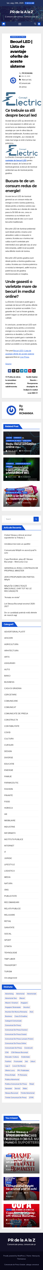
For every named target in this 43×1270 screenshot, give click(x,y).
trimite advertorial (27, 1093)
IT (5, 852)
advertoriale (31, 994)
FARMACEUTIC (11, 783)
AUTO (7, 669)
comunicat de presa (13, 1025)
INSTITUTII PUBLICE (13, 839)
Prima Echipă (10, 1075)
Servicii (17, 1088)
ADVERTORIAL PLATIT (14, 632)
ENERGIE (9, 466)
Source (8, 364)
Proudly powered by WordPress (14, 1256)
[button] (35, 24)
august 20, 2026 (15, 1193)
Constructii (28, 1048)
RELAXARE (9, 915)
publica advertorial (12, 1079)
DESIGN (8, 751)
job (26, 1061)
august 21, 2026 (15, 1166)
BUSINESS (9, 682)
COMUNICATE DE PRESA (18, 37)
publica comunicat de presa (16, 1084)
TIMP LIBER (9, 959)
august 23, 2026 (15, 1139)
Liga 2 (7, 1066)
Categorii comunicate (13, 1021)
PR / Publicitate (23, 1070)
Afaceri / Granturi (11, 1003)
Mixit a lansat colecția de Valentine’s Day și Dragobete (20, 498)
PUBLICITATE (27, 440)
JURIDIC (8, 858)
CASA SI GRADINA (13, 688)
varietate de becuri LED (16, 160)
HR (5, 814)
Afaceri (22, 998)
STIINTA (8, 946)
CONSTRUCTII (11, 720)
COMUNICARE (10, 489)
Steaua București (11, 1093)
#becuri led (26, 80)
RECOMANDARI (11, 902)
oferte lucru (10, 1070)
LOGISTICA (9, 871)
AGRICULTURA (11, 644)
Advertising (9, 994)
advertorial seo (11, 998)
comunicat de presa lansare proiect (19, 1039)
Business (8, 1016)
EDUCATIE (9, 764)
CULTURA (9, 739)
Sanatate (8, 1088)
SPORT (7, 940)
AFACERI (9, 437)
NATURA (8, 883)
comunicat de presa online (15, 1043)
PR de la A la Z (21, 12)
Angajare (24, 1003)
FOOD (25, 492)
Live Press (24, 357)
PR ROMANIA (27, 73)
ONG (6, 890)
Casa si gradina (21, 1016)
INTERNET (9, 846)
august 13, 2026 (15, 1220)
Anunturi (26, 1007)
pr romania (22, 1075)
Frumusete (18, 1061)
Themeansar (21, 1259)
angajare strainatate (13, 1007)
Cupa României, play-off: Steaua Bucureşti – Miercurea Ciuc (20, 1215)
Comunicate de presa (13, 1048)
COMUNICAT (17, 437)
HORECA (8, 808)
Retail (32, 1084)
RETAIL (7, 921)
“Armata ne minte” (12, 597)
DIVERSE (8, 758)
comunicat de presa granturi (16, 1030)
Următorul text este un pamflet (17, 544)
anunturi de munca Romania (16, 1012)
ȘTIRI (31, 1097)
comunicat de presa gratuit (15, 1034)
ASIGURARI (9, 663)
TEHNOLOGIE (10, 953)
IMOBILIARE (9, 821)
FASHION (8, 789)
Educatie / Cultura (12, 1057)
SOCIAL (7, 934)
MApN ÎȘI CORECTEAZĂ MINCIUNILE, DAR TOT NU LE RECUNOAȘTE (18, 588)
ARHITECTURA (11, 651)
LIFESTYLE (9, 865)
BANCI (7, 676)
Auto (31, 1012)
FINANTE (8, 795)
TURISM (8, 972)
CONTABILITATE (11, 726)
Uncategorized (10, 978)
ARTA (7, 657)
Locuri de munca (19, 1066)
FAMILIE (8, 776)
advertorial (20, 994)
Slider (25, 1088)
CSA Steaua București (19, 1052)
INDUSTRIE (9, 827)
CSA (6, 1052)
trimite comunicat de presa (15, 1097)
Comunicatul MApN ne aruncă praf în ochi (21, 1187)
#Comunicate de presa (24, 85)
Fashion (8, 1061)
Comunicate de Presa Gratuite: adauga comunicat (21, 1264)
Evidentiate (25, 1057)
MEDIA (7, 877)
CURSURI (8, 745)
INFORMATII (9, 833)
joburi (32, 1061)
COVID (7, 732)
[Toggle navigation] (19, 24)
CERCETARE (10, 695)
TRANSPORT (10, 965)
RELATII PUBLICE (12, 909)
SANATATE (9, 927)
